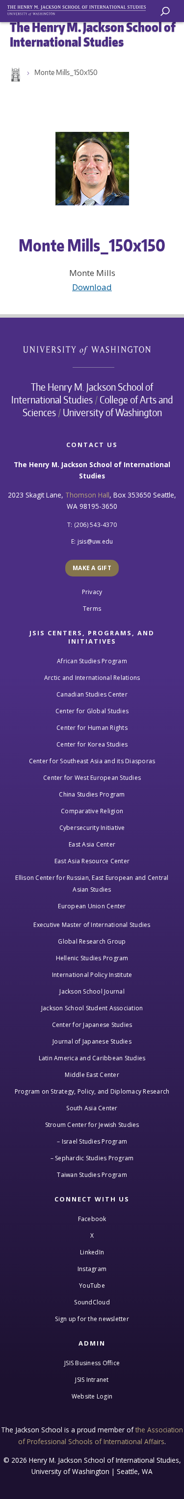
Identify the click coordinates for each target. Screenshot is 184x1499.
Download (92, 287)
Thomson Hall (87, 495)
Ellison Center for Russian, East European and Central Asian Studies (91, 884)
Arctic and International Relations (92, 678)
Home (14, 75)
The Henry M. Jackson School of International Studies (82, 393)
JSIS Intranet (91, 1379)
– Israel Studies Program (92, 1141)
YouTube (92, 1285)
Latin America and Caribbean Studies (92, 1058)
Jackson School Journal (92, 991)
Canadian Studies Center (92, 694)
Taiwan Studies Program (92, 1175)
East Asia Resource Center (92, 861)
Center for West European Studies (92, 778)
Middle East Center (92, 1075)
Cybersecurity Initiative (92, 828)
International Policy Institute (92, 975)
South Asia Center (91, 1108)
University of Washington (92, 349)
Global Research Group (92, 941)
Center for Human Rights (92, 728)
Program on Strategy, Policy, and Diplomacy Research (92, 1091)
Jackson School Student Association (92, 1008)
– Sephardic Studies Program (92, 1158)
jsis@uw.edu (95, 541)
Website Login (92, 1396)
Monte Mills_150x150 (66, 72)
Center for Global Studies (92, 711)
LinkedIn (92, 1252)
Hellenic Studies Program (92, 958)
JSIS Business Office (92, 1363)
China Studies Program (92, 794)
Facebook (92, 1219)
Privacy (92, 592)
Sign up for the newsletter (92, 1319)
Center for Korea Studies (92, 744)
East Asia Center (92, 844)
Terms (92, 608)
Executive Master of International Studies (91, 925)
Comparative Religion (92, 811)
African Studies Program (92, 661)
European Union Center (92, 906)
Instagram (92, 1269)
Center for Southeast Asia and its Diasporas (92, 761)
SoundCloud (92, 1302)
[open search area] (165, 11)
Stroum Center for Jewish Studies (92, 1125)
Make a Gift (92, 568)
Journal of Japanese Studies (92, 1041)
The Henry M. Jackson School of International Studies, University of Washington (81, 8)
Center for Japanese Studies (92, 1025)
